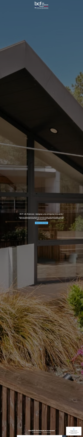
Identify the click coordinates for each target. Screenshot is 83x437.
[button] (74, 431)
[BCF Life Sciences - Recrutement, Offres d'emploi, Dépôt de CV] (41, 5)
